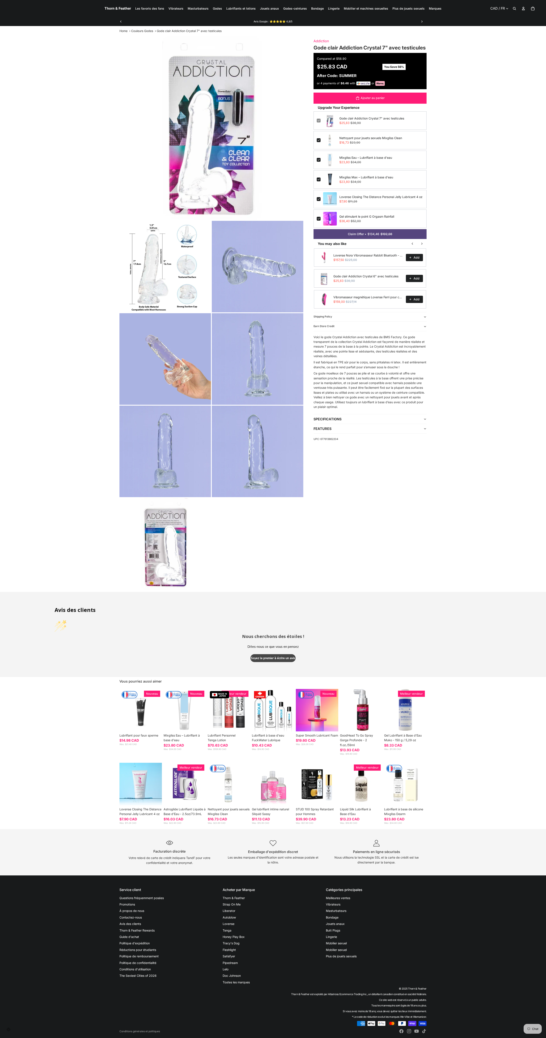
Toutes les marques (236, 982)
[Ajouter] (199, 725)
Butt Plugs (333, 930)
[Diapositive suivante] (422, 21)
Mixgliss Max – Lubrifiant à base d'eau (366, 177)
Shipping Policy (323, 316)
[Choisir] (155, 725)
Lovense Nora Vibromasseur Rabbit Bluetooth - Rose (368, 255)
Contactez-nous (130, 917)
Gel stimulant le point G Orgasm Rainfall (366, 216)
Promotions (127, 904)
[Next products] (422, 244)
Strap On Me (232, 904)
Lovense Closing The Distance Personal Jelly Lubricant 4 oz (381, 197)
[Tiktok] (424, 1031)
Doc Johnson (232, 975)
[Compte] (523, 8)
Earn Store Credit (324, 326)
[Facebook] (401, 1031)
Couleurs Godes (142, 31)
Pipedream (230, 963)
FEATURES (322, 429)
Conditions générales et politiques (139, 1031)
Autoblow (229, 917)
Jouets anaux (335, 924)
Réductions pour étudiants (137, 950)
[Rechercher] (514, 8)
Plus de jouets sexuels (341, 956)
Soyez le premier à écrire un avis (273, 658)
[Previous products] (412, 244)
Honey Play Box (234, 937)
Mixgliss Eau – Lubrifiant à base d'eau (365, 157)
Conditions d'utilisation (135, 969)
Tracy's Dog (231, 943)
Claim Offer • (370, 234)
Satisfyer (229, 956)
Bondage (332, 917)
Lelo (225, 969)
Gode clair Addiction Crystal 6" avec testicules (365, 276)
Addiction (321, 41)
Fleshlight (229, 950)
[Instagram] (409, 1031)
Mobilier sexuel (336, 943)
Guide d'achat (129, 937)
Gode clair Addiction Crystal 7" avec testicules (371, 118)
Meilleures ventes (338, 898)
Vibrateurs (333, 904)
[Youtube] (416, 1031)
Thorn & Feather (234, 898)
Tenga (227, 930)
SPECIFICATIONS (327, 419)
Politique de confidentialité (137, 963)
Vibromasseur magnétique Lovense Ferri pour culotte (368, 297)
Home (123, 31)
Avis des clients (130, 924)
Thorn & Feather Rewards (137, 930)
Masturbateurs (336, 911)
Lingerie (331, 937)
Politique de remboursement (139, 956)
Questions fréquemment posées (141, 898)
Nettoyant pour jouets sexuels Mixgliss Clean (370, 138)
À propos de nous (131, 911)
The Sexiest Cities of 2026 (138, 975)
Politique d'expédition (134, 943)
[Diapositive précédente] (121, 21)
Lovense (228, 924)
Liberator (229, 911)
